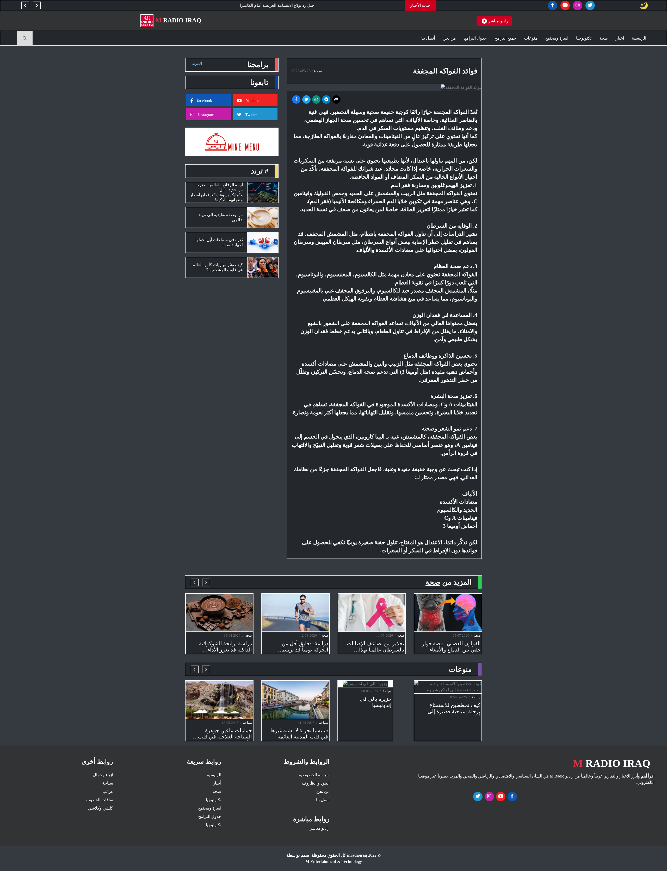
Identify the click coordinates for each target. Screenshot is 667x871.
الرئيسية (639, 38)
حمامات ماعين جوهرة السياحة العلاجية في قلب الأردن (225, 734)
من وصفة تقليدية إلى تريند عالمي (220, 217)
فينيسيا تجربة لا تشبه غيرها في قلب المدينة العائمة (299, 734)
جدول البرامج (475, 38)
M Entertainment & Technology (333, 861)
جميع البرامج (505, 38)
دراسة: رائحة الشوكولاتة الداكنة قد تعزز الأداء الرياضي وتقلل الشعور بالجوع (225, 647)
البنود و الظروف (316, 783)
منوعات (531, 38)
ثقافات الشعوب (99, 800)
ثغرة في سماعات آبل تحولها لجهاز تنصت (219, 242)
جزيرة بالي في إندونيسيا (376, 702)
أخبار (217, 783)
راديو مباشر (320, 828)
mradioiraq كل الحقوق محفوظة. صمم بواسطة (326, 855)
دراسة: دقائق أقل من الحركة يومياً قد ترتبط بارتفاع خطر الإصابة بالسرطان (304, 647)
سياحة (247, 723)
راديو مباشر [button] (497, 20)
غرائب (107, 791)
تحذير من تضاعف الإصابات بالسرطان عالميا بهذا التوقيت (375, 647)
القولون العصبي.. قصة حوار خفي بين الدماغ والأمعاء (451, 647)
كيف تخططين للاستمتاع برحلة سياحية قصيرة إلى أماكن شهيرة (454, 709)
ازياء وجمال (103, 775)
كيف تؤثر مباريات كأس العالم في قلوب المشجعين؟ (218, 267)
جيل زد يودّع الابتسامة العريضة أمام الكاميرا (328, 5)
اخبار (620, 38)
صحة (603, 38)
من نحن (449, 38)
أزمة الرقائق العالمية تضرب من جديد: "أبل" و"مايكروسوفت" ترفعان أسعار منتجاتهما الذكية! (216, 192)
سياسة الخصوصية (314, 775)
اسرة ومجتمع (556, 38)
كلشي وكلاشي (100, 808)
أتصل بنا (428, 38)
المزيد (197, 63)
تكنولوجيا (583, 38)
